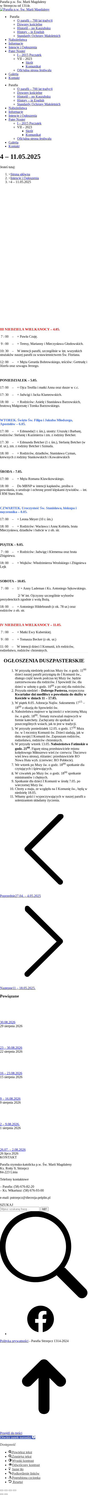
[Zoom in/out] (14, 1490)
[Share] (6, 1490)
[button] (17, 1437)
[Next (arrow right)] (6, 1494)
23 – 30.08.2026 (11, 1047)
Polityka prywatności (14, 1341)
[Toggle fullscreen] (10, 1490)
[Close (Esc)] (1, 1490)
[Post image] (11, 1018)
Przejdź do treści (11, 1433)
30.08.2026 (7, 1022)
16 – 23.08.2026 (11, 1073)
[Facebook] (41, 1334)
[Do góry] (44, 1429)
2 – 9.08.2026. (10, 1124)
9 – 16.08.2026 (10, 1098)
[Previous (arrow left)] (1, 1494)
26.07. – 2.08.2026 (13, 1149)
